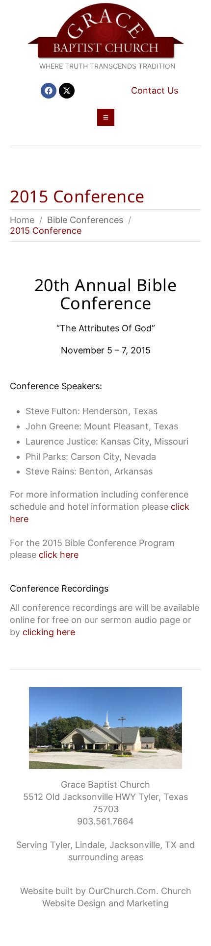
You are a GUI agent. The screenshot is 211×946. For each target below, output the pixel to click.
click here (59, 554)
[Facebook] (48, 91)
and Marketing (138, 903)
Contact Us (154, 90)
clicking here (49, 632)
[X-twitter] (67, 91)
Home (22, 220)
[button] (105, 117)
